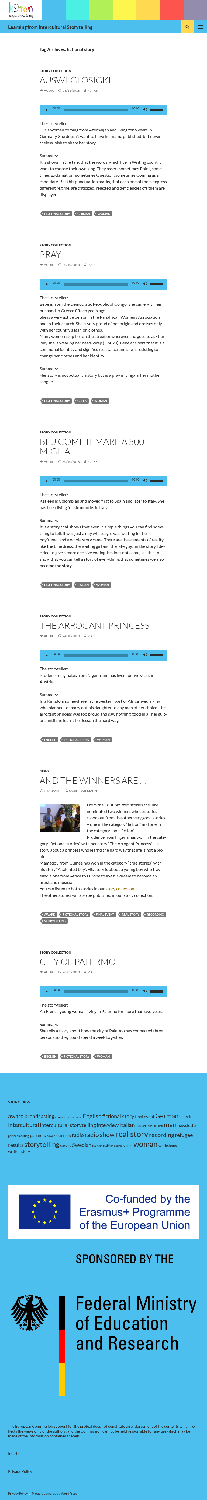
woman (104, 213)
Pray (50, 254)
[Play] (46, 110)
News (44, 771)
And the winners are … (93, 780)
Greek (82, 401)
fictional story (57, 213)
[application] (103, 110)
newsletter (187, 1125)
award (49, 914)
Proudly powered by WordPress (54, 1493)
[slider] (157, 109)
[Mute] (145, 110)
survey (65, 1145)
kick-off (141, 1126)
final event (105, 914)
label (150, 1126)
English (50, 739)
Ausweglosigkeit (81, 80)
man (170, 1124)
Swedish (81, 1145)
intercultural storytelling (68, 1125)
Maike (92, 90)
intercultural (23, 1124)
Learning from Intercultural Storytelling (50, 27)
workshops (167, 1145)
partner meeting (18, 1136)
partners (38, 1135)
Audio (49, 90)
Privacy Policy (20, 1471)
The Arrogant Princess (94, 625)
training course (113, 1145)
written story (19, 1151)
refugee (184, 1135)
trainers (97, 1145)
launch (158, 1126)
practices (63, 1135)
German (83, 213)
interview (108, 1125)
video (128, 1145)
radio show (100, 1134)
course (77, 1117)
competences (64, 1117)
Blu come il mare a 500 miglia (92, 446)
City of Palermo (78, 961)
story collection (120, 888)
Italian (83, 585)
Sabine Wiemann (83, 791)
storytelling (55, 921)
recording (155, 914)
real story (130, 914)
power (51, 1136)
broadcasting (39, 1116)
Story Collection (55, 71)
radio (78, 1135)
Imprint (14, 1453)
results (15, 1145)
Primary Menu (200, 26)
